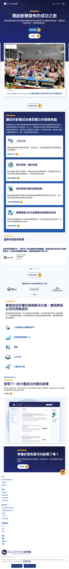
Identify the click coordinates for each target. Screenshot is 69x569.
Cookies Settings (16, 565)
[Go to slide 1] (30, 269)
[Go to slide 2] (32, 269)
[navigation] (63, 3)
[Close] (66, 560)
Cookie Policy (27, 561)
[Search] (53, 3)
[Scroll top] (63, 472)
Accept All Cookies (30, 565)
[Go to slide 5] (38, 269)
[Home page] (11, 4)
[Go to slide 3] (34, 269)
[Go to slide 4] (36, 269)
